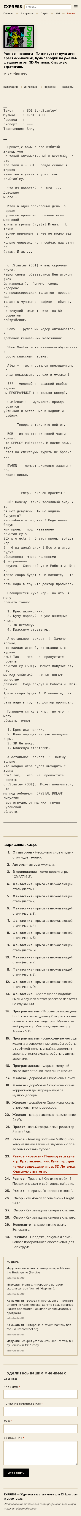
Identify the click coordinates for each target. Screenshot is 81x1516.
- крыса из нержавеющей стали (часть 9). (43, 984)
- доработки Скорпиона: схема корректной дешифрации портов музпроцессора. (44, 1090)
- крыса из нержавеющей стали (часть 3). (43, 910)
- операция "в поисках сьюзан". (43, 1191)
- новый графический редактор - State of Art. (44, 1129)
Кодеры (67, 87)
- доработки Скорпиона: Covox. (44, 1078)
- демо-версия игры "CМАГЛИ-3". (40, 874)
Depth (44, 13)
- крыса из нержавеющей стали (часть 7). (43, 959)
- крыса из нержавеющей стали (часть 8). (43, 972)
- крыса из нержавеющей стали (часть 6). (43, 947)
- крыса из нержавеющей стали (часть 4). (43, 923)
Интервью (31, 87)
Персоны (50, 87)
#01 (58, 13)
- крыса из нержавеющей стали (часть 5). (43, 935)
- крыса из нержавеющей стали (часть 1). (43, 886)
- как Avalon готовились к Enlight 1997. (43, 1200)
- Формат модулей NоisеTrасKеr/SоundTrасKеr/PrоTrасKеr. (42, 1068)
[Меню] (75, 7)
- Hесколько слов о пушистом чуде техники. (43, 855)
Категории (10, 87)
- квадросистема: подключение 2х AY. (44, 1117)
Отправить (16, 1473)
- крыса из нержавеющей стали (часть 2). (43, 898)
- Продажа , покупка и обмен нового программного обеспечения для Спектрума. (43, 1242)
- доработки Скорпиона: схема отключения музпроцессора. (44, 1105)
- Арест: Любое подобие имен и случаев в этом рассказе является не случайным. (45, 999)
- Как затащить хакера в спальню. (44, 1210)
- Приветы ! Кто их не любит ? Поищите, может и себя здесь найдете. (43, 1181)
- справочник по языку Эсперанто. (39, 1227)
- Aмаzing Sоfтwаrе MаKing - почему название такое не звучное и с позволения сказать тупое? (44, 1144)
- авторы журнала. (34, 864)
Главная (8, 13)
